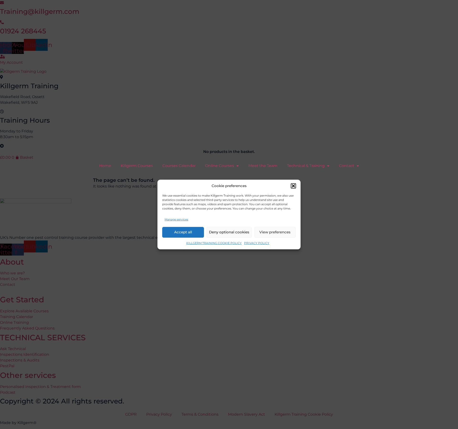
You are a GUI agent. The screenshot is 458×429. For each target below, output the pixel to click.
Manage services (176, 219)
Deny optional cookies (229, 232)
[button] (293, 185)
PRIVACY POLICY (256, 243)
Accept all (183, 232)
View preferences (275, 232)
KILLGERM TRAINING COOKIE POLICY (214, 243)
